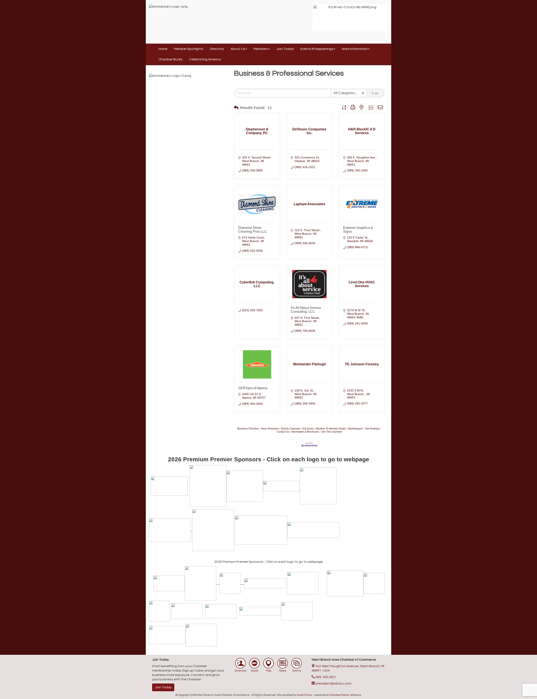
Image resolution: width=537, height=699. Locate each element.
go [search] (376, 93)
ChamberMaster (339, 695)
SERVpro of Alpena (252, 388)
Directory (217, 49)
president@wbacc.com (333, 683)
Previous (307, 19)
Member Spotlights (188, 49)
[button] (236, 107)
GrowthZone (304, 695)
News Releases (270, 428)
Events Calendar (290, 428)
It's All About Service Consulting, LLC (306, 309)
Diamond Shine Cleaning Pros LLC (252, 229)
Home (162, 49)
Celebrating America (205, 59)
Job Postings (372, 428)
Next (393, 19)
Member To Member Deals (331, 428)
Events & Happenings (316, 49)
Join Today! (285, 49)
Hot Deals (308, 428)
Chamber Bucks (170, 59)
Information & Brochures (305, 431)
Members (261, 49)
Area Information (355, 49)
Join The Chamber (331, 431)
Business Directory (248, 428)
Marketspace (355, 428)
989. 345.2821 (325, 677)
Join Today (163, 687)
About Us (238, 49)
